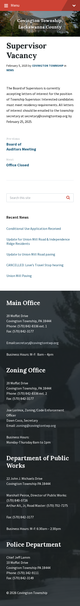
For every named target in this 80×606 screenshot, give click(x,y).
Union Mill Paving (19, 276)
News (10, 70)
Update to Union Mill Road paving (30, 254)
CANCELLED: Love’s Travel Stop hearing (35, 265)
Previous (13, 139)
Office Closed (17, 164)
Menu (15, 5)
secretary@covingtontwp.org (37, 343)
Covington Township (48, 66)
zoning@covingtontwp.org (36, 425)
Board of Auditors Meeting (21, 147)
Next (9, 159)
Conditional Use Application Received (33, 228)
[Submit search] (68, 198)
